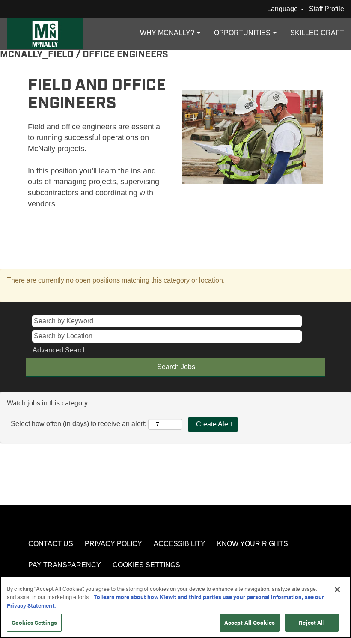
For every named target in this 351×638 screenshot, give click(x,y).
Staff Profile (326, 8)
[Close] (337, 589)
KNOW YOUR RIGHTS (252, 543)
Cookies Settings (34, 622)
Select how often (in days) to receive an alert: (78, 423)
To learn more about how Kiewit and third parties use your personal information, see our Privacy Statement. (165, 601)
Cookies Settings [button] (146, 565)
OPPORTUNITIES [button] (243, 32)
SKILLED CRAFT (317, 32)
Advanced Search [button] (60, 350)
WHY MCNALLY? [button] (168, 32)
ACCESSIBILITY (179, 543)
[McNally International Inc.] (45, 34)
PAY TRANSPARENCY (64, 565)
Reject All (311, 622)
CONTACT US (50, 543)
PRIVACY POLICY (113, 543)
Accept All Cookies (249, 622)
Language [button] (283, 8)
